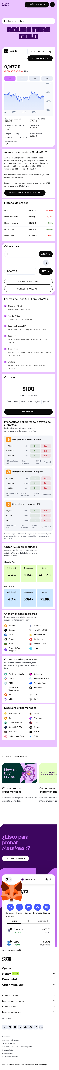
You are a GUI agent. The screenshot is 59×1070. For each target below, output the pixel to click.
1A (47, 78)
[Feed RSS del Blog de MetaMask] (41, 1027)
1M (34, 78)
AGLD (44, 254)
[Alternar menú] (52, 4)
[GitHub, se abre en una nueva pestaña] (9, 1027)
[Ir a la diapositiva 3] (31, 816)
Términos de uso (8, 1043)
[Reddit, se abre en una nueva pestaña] (30, 1027)
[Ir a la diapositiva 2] (28, 816)
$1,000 (37, 402)
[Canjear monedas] (46, 263)
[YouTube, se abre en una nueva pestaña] (15, 1027)
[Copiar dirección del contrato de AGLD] (50, 51)
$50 (9, 402)
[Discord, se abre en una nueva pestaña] (25, 1027)
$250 (23, 402)
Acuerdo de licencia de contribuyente (17, 1047)
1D (10, 78)
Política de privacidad (10, 1040)
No (45, 446)
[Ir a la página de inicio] (3, 950)
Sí (35, 446)
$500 (30, 402)
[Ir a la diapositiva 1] (25, 816)
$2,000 (46, 402)
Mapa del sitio (7, 1050)
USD (44, 271)
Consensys (6, 1037)
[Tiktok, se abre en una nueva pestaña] (35, 1027)
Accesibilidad (7, 1053)
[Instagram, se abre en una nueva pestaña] (20, 1027)
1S (22, 78)
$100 (16, 402)
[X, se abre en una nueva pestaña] (4, 1027)
